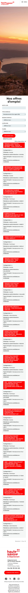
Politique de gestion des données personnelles (14, 581)
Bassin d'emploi (6, 117)
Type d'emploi (6, 111)
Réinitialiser (7, 139)
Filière (4, 129)
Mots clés (5, 105)
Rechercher (8, 135)
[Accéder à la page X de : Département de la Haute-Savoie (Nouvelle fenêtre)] (10, 579)
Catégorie (5, 123)
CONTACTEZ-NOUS (12, 572)
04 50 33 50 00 (14, 568)
